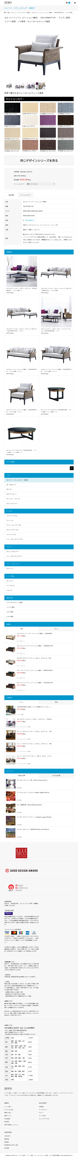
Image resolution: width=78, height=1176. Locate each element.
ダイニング (10, 581)
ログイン (41, 1112)
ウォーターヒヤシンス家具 (15, 602)
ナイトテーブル (11, 534)
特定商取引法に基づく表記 (11, 1145)
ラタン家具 (10, 612)
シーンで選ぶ (7, 1106)
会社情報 (6, 1148)
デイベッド (10, 568)
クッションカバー (25, 195)
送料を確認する (30, 220)
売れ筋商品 (7, 1118)
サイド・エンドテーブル (14, 525)
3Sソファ (9, 489)
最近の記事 (21, 775)
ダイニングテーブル (13, 530)
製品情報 (11, 195)
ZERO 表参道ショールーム (11, 1124)
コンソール (10, 520)
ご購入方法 (7, 1136)
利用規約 (6, 1142)
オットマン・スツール (13, 498)
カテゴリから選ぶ (9, 1109)
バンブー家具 (11, 607)
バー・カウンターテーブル (15, 539)
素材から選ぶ (7, 1112)
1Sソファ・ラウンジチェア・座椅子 (17, 480)
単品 (21, 628)
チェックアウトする (44, 1118)
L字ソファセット (12, 494)
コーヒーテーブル (12, 516)
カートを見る (42, 1115)
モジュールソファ (12, 503)
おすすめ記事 (56, 775)
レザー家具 (10, 616)
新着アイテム (7, 1115)
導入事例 (6, 1121)
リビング (9, 590)
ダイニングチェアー (13, 551)
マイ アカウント (43, 1109)
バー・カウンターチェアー (15, 556)
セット (56, 628)
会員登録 (41, 1106)
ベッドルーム (11, 585)
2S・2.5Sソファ (11, 484)
